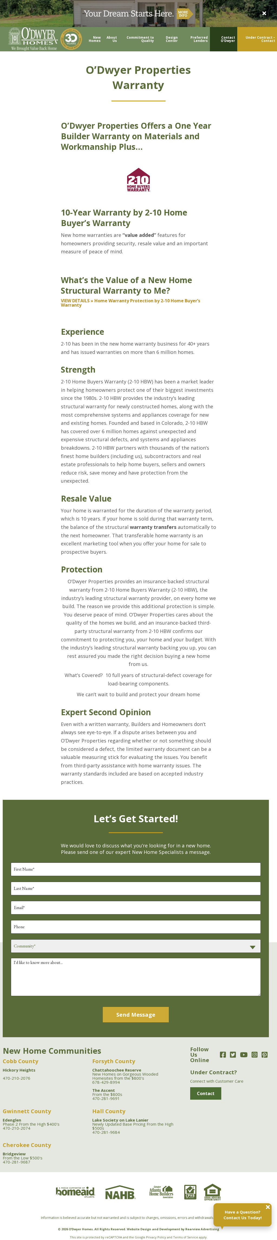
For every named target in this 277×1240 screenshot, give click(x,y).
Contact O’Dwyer (228, 39)
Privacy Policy (156, 1237)
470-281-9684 (106, 1132)
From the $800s (107, 1092)
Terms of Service (185, 1237)
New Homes (95, 39)
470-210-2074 (16, 1128)
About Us (112, 39)
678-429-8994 (106, 1082)
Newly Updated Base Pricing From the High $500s (132, 1124)
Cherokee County (27, 1145)
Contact (206, 1093)
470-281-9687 (16, 1162)
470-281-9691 (106, 1098)
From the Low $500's (22, 1156)
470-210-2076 (16, 1078)
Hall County (108, 1111)
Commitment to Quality (140, 39)
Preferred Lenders (199, 39)
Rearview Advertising (202, 1229)
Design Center (172, 39)
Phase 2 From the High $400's (31, 1122)
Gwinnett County (27, 1111)
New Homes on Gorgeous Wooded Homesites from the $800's (125, 1074)
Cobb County (20, 1061)
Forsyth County (113, 1061)
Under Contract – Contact (260, 39)
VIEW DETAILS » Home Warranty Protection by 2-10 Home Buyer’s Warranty (130, 303)
